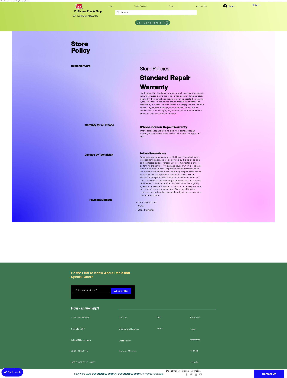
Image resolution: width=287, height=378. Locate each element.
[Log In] (224, 6)
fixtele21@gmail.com (81, 340)
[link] (258, 5)
